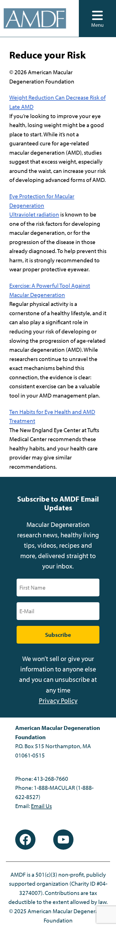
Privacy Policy (58, 700)
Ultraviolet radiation (34, 214)
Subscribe (58, 634)
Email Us (41, 805)
